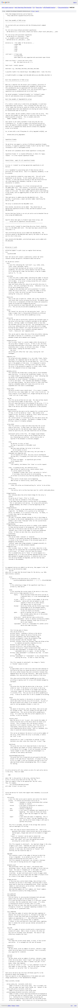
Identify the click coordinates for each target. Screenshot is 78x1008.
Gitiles (9, 1005)
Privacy (13, 1005)
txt (72, 1005)
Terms (17, 1005)
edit (37, 11)
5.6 (34, 7)
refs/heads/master (49, 7)
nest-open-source (7, 7)
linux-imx (39, 7)
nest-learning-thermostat (23, 7)
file (33, 11)
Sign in (74, 2)
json (75, 1005)
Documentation (63, 7)
